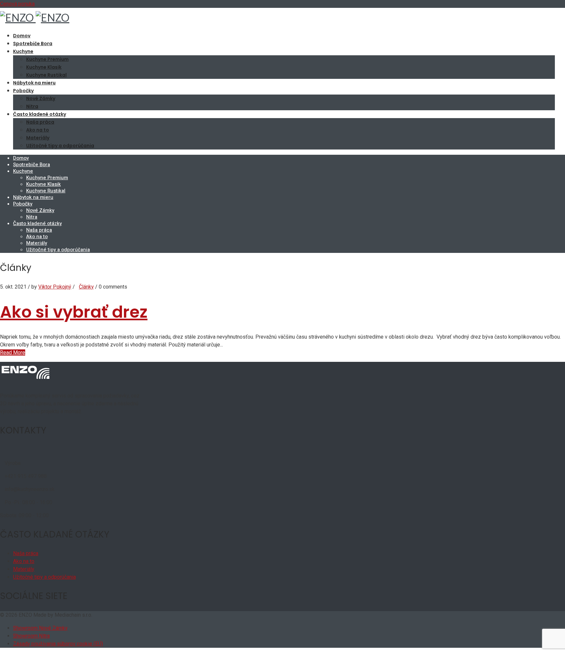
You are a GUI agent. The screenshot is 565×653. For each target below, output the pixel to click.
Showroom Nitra (31, 636)
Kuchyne (23, 51)
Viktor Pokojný (54, 287)
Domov (21, 35)
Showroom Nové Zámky (40, 628)
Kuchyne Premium (47, 59)
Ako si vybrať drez (73, 312)
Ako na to (37, 130)
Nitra (32, 106)
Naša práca (40, 122)
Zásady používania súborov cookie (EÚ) (58, 644)
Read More (12, 352)
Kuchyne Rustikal (46, 75)
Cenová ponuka (17, 4)
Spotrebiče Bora (32, 43)
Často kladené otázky (39, 114)
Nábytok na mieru (34, 82)
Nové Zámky (40, 98)
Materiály (37, 137)
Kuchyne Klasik (43, 67)
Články (86, 287)
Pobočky (23, 90)
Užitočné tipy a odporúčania (60, 145)
